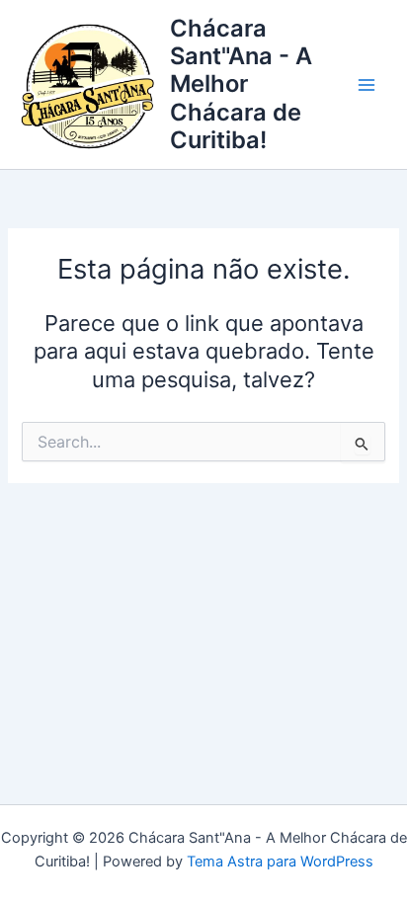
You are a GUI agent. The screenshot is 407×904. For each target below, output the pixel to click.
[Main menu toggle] (366, 85)
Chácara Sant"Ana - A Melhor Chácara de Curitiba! (241, 84)
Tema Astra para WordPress (280, 861)
